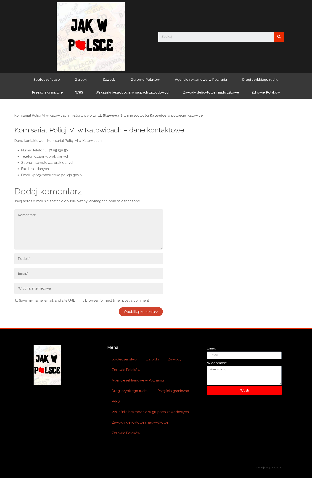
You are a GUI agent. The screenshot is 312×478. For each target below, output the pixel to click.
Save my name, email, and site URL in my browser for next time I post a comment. (84, 300)
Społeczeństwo (47, 80)
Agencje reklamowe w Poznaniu (201, 80)
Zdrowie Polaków (145, 80)
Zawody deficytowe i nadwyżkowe (211, 92)
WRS (79, 92)
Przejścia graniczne (47, 92)
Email (211, 348)
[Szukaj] (279, 37)
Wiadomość (217, 363)
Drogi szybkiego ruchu (260, 80)
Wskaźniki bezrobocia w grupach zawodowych (132, 92)
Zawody (109, 80)
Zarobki (81, 80)
